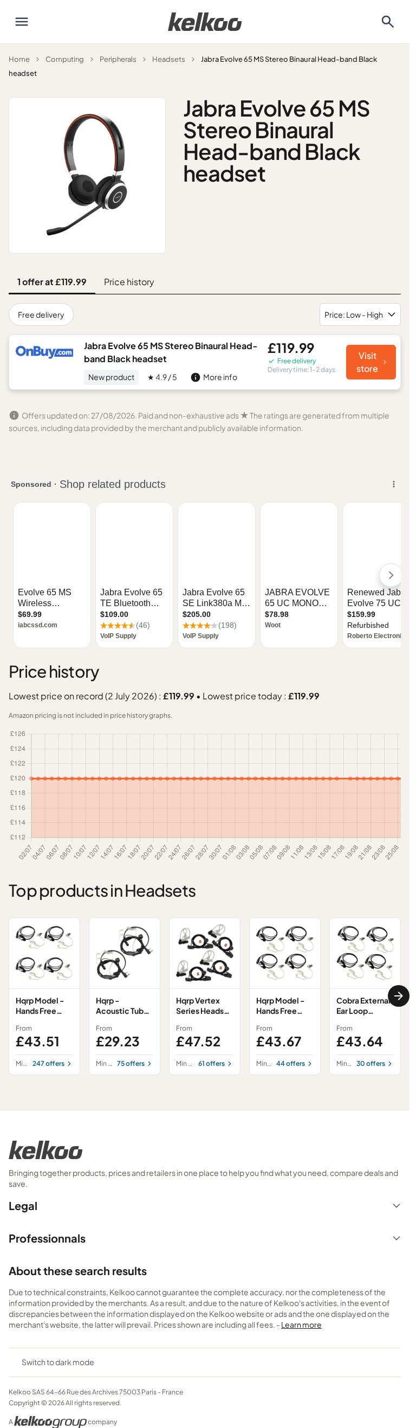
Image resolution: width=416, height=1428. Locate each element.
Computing (65, 59)
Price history (129, 281)
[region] (205, 996)
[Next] (399, 996)
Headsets (168, 59)
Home (19, 59)
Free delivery (41, 314)
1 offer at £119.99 (52, 281)
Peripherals (118, 59)
